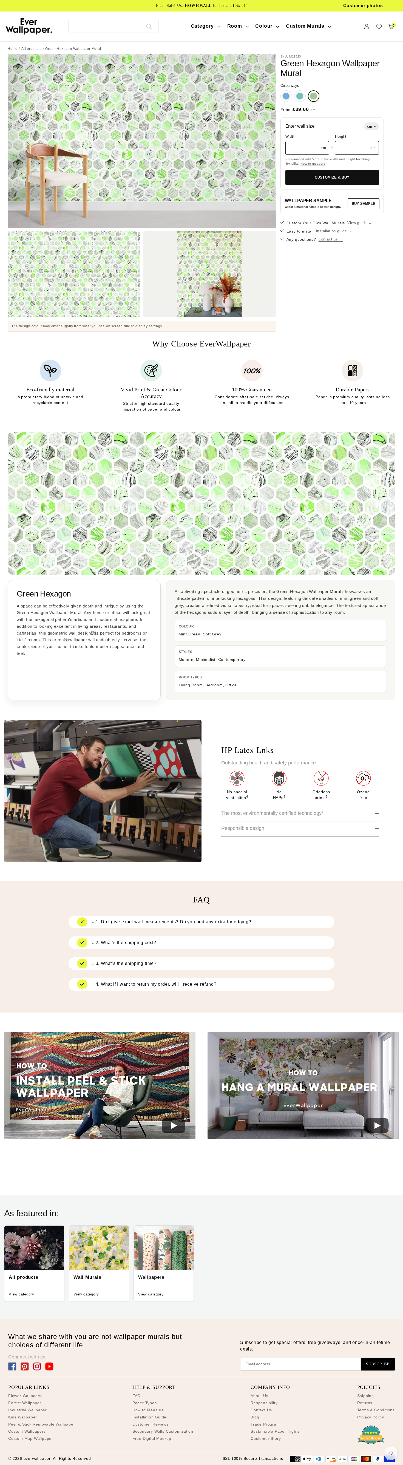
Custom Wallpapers (27, 1431)
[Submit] (149, 26)
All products (31, 49)
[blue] (286, 96)
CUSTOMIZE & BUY (332, 178)
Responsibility (264, 1403)
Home (13, 49)
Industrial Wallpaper (27, 1410)
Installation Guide (149, 1417)
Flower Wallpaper (25, 1396)
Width (290, 136)
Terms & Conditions (376, 1410)
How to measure (312, 163)
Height (341, 136)
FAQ (136, 1396)
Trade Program (265, 1424)
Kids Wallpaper (22, 1417)
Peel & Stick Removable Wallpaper (41, 1424)
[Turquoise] (300, 96)
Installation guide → (334, 231)
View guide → (359, 223)
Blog (255, 1417)
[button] (99, 1086)
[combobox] (113, 26)
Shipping (365, 1396)
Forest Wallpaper (24, 1403)
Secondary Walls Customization (162, 1431)
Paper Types (144, 1403)
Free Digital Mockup (151, 1438)
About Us (259, 1396)
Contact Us (261, 1410)
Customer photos (363, 5)
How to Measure (148, 1410)
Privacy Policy (370, 1417)
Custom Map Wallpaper (30, 1438)
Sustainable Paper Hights (275, 1431)
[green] (313, 96)
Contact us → (331, 239)
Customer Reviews (150, 1424)
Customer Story (266, 1438)
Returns (365, 1403)
